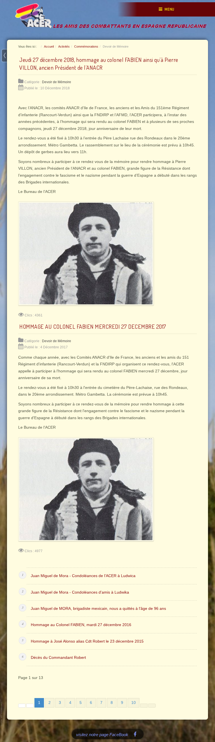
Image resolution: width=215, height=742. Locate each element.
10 (133, 703)
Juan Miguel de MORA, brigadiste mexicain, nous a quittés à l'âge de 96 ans (98, 608)
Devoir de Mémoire (56, 82)
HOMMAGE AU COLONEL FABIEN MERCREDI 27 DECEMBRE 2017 (92, 326)
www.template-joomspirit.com (2, 714)
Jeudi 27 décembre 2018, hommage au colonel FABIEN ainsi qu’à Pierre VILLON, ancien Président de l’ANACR (98, 63)
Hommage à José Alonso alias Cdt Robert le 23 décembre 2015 (87, 641)
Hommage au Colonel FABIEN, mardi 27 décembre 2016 (81, 625)
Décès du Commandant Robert (58, 657)
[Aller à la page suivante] (144, 706)
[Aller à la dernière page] (152, 706)
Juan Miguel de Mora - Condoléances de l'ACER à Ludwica (83, 576)
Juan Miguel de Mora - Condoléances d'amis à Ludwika (80, 592)
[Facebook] (135, 734)
